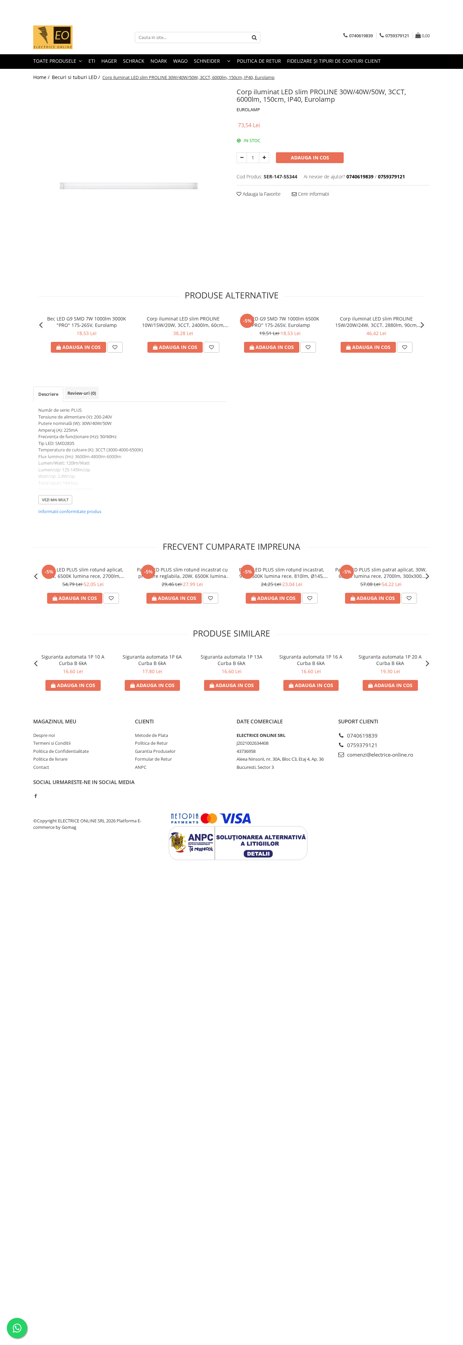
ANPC (140, 767)
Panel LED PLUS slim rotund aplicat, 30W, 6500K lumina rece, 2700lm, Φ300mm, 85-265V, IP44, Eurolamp (83, 572)
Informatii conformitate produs (69, 511)
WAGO (180, 61)
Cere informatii (313, 194)
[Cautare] (254, 37)
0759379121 (362, 745)
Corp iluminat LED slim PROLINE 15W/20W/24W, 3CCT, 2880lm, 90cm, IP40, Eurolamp (376, 321)
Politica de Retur (259, 61)
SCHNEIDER (207, 61)
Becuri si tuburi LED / (76, 77)
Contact (41, 767)
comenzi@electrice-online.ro (379, 754)
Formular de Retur (153, 759)
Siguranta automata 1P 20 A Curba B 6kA (390, 660)
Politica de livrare (50, 759)
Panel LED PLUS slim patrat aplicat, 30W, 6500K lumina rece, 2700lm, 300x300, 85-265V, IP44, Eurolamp (381, 572)
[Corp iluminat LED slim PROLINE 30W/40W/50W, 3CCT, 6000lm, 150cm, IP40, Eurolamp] (129, 182)
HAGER (109, 61)
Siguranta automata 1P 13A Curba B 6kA (231, 660)
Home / (42, 77)
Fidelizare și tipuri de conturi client (334, 61)
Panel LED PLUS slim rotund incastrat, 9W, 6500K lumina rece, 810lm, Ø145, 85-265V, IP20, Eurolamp (281, 572)
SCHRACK (133, 61)
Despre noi (44, 735)
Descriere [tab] (48, 394)
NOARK (158, 61)
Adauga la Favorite (261, 194)
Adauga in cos (310, 157)
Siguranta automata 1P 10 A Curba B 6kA (72, 660)
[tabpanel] (129, 182)
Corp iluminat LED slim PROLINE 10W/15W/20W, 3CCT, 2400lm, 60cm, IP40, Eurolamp (183, 321)
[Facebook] (35, 796)
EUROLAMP (248, 109)
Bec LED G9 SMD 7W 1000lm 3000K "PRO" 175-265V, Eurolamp (86, 321)
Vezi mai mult (55, 499)
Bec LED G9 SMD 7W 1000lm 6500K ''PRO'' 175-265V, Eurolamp (279, 321)
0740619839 (362, 735)
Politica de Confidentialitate (61, 751)
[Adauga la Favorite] (115, 347)
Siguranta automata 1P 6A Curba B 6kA (152, 660)
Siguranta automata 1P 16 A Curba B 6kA (310, 660)
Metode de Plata (151, 735)
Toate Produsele (55, 61)
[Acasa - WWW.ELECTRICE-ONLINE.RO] (67, 37)
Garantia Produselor (155, 751)
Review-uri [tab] (81, 393)
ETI (91, 61)
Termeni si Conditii (52, 743)
